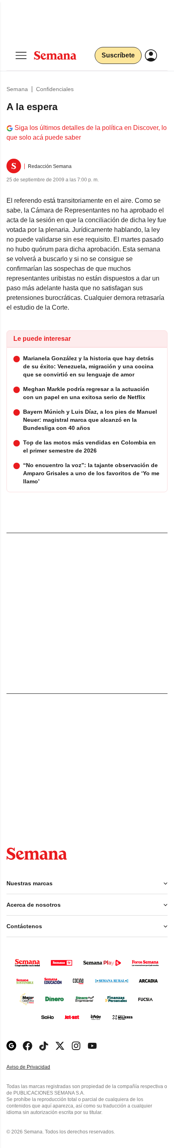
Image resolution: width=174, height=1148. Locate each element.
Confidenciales (55, 89)
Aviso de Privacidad (36, 1067)
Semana (17, 89)
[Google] (11, 1046)
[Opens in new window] (27, 1046)
